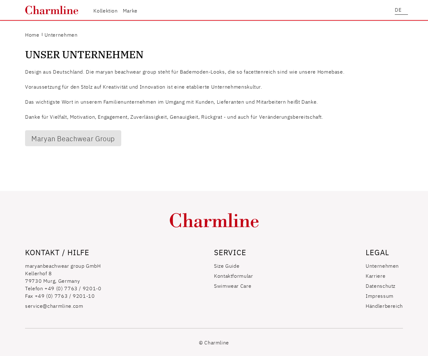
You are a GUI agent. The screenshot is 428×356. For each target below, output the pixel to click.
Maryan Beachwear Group (73, 138)
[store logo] (51, 10)
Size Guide (226, 265)
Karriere (375, 275)
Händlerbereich (384, 305)
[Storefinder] (388, 10)
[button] (401, 10)
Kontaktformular (233, 275)
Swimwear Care (232, 285)
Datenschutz (380, 285)
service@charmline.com (54, 305)
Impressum (380, 295)
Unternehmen (382, 265)
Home (32, 34)
